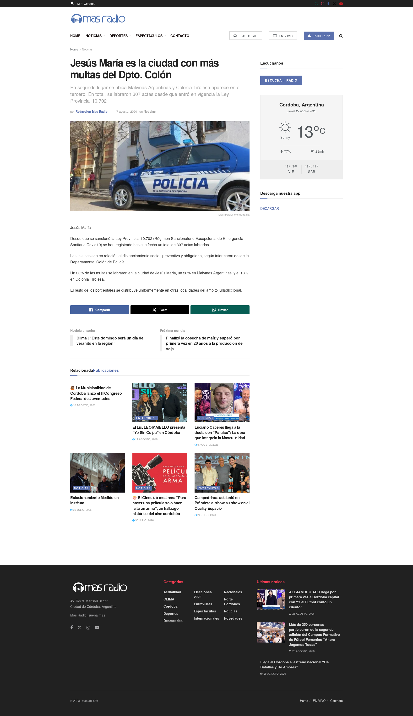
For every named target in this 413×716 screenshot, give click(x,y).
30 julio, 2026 (82, 509)
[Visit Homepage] (98, 18)
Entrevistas (146, 418)
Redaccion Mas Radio (92, 111)
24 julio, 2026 (206, 515)
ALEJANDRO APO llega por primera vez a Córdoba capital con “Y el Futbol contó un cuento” (314, 599)
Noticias (94, 35)
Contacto (179, 35)
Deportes (118, 35)
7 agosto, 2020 (126, 111)
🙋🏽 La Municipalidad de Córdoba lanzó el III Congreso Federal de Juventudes (96, 393)
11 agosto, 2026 (146, 439)
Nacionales (233, 591)
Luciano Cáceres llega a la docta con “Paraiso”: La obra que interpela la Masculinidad (220, 432)
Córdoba (170, 606)
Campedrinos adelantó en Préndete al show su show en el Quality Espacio (222, 503)
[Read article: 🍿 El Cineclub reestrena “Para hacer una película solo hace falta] (159, 472)
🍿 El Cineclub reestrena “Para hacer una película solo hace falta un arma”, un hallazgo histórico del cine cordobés (159, 505)
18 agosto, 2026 (83, 405)
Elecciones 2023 (203, 594)
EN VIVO (285, 36)
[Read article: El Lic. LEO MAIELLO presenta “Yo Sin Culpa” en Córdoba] (159, 402)
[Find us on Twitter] (334, 3)
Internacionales (206, 618)
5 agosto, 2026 (207, 444)
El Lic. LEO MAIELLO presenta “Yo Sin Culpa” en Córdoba (158, 429)
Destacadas (173, 620)
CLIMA (168, 599)
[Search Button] (341, 36)
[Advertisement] (206, 543)
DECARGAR (269, 208)
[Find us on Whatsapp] (316, 3)
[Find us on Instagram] (322, 3)
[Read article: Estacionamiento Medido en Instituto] (97, 472)
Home (75, 35)
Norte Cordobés (232, 601)
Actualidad (172, 591)
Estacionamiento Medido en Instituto (94, 500)
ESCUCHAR (247, 36)
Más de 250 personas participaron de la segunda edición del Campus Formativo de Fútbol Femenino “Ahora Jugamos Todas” (314, 634)
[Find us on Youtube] (341, 3)
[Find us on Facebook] (328, 3)
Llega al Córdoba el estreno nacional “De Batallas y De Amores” (294, 664)
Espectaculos (149, 35)
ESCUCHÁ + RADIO (281, 80)
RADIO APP (320, 36)
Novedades (233, 618)
